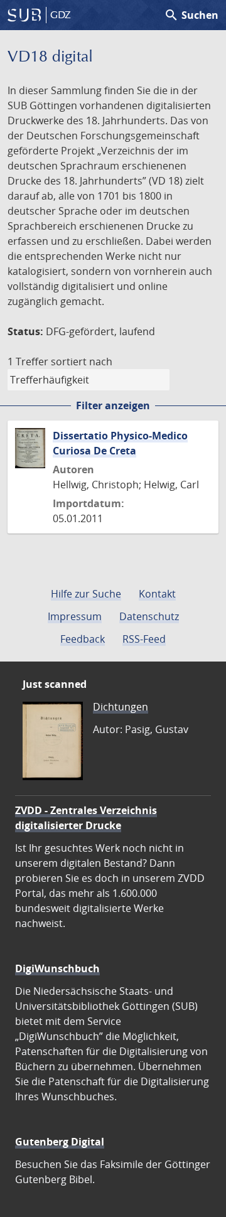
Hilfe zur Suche (86, 594)
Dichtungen (120, 707)
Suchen (191, 15)
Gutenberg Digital (59, 1142)
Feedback (82, 639)
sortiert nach (81, 361)
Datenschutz (149, 616)
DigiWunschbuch (57, 968)
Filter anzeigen (113, 405)
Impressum (75, 616)
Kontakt (157, 594)
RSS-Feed (144, 639)
